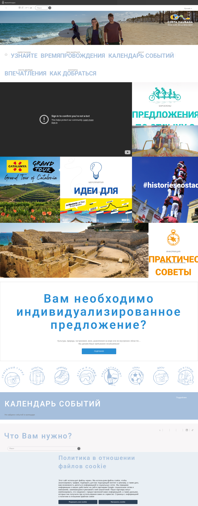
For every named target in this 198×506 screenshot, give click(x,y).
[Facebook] (9, 8)
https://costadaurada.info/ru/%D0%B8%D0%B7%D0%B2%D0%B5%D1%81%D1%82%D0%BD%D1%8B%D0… (173, 250)
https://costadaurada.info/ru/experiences (96, 190)
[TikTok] (22, 7)
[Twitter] (6, 8)
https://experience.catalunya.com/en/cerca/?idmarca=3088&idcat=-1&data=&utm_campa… (96, 210)
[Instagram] (16, 8)
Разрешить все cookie (78, 502)
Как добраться (73, 73)
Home (6, 54)
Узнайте (24, 55)
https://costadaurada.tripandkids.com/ (165, 119)
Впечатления (25, 73)
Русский (187, 8)
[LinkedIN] (19, 8)
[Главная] (99, 28)
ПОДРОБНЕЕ (99, 351)
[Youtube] (12, 8)
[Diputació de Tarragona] (99, 2)
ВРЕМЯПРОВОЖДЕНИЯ (73, 55)
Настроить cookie (118, 502)
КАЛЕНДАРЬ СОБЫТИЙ (141, 55)
